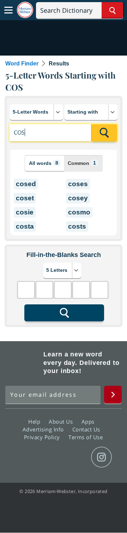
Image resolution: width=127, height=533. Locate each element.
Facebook (25, 457)
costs (77, 226)
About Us (61, 421)
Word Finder (21, 64)
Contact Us (87, 429)
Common (82, 163)
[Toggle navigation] (8, 10)
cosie (25, 212)
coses (78, 184)
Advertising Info (44, 429)
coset (25, 198)
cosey (78, 198)
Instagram (101, 457)
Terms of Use (85, 437)
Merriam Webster (23, 362)
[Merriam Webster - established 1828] (25, 10)
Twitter (50, 457)
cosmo (79, 212)
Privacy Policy (43, 437)
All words (43, 163)
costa (25, 226)
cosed (26, 184)
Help (35, 421)
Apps (88, 421)
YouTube (76, 457)
